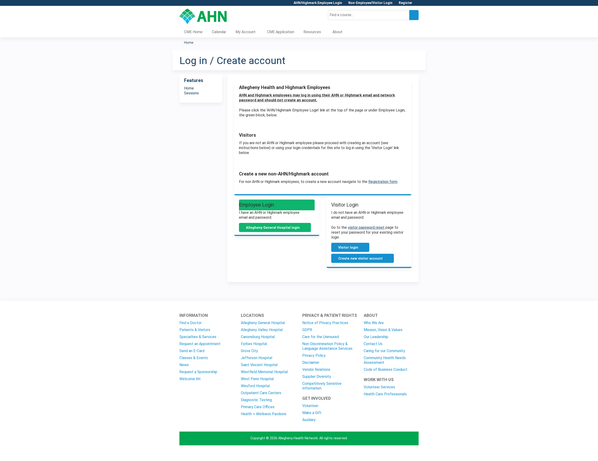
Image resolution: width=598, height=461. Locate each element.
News (184, 365)
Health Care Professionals (385, 394)
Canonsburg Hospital (258, 337)
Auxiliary (309, 420)
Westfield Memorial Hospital (264, 372)
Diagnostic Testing (256, 400)
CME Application (280, 32)
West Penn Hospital (257, 379)
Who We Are (374, 323)
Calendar (219, 32)
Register (405, 3)
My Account (245, 32)
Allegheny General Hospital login (273, 228)
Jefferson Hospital (256, 358)
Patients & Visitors (194, 330)
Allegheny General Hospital (263, 323)
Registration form (382, 181)
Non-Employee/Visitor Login (370, 3)
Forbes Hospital (254, 344)
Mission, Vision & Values (383, 330)
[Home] (203, 16)
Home (188, 43)
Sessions (191, 93)
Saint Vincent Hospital (259, 365)
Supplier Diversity (316, 376)
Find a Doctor (190, 323)
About (337, 32)
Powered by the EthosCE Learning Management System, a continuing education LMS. (402, 453)
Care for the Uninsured (320, 337)
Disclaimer (310, 362)
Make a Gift (311, 413)
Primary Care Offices (257, 407)
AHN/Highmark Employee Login (318, 3)
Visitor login (348, 248)
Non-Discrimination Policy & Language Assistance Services (327, 346)
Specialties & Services (197, 337)
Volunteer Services (379, 387)
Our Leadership (376, 337)
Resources (312, 32)
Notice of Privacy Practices (325, 323)
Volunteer (310, 406)
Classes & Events (193, 358)
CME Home (193, 32)
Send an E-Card (191, 351)
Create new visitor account (360, 259)
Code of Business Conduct (385, 369)
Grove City (249, 351)
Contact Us (373, 344)
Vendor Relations (316, 369)
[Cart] (417, 4)
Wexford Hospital (255, 386)
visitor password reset (366, 227)
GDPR (307, 330)
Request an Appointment (200, 344)
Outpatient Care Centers (261, 393)
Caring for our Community (384, 351)
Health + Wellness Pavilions (263, 414)
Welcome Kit (190, 379)
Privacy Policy (314, 355)
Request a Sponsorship (198, 372)
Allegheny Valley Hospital (262, 330)
